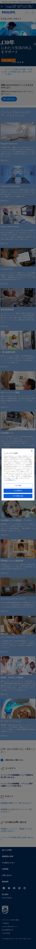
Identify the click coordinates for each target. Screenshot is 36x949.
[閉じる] (32, 451)
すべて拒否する (18, 490)
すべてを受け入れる (18, 496)
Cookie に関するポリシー (10, 480)
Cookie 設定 (18, 485)
